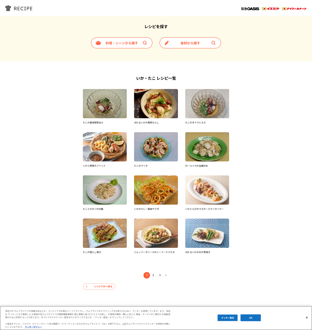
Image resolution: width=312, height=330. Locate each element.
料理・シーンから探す (122, 43)
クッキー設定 (227, 317)
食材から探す (190, 43)
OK (250, 317)
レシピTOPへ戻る (103, 286)
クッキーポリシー (33, 326)
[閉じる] (306, 317)
